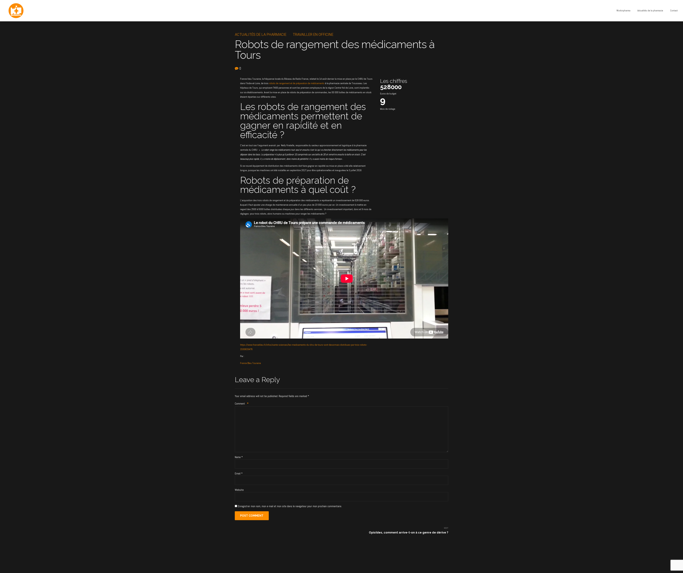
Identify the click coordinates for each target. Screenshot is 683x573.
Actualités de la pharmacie (650, 10)
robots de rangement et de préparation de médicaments (296, 83)
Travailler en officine (313, 34)
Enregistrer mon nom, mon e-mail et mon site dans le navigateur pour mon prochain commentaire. (290, 506)
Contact (674, 10)
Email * (239, 473)
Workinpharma (623, 10)
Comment (241, 403)
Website (239, 490)
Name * (239, 457)
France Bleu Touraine (250, 363)
